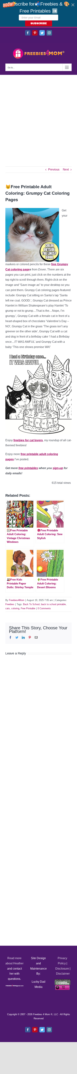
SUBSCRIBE (38, 23)
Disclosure (62, 968)
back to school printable (53, 604)
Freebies (9, 604)
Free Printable (28, 608)
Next (66, 169)
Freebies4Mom (16, 600)
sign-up (58, 468)
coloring (15, 608)
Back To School (31, 604)
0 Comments (44, 608)
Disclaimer (63, 973)
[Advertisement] (38, 115)
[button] (38, 13)
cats (7, 608)
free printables (28, 468)
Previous (53, 169)
